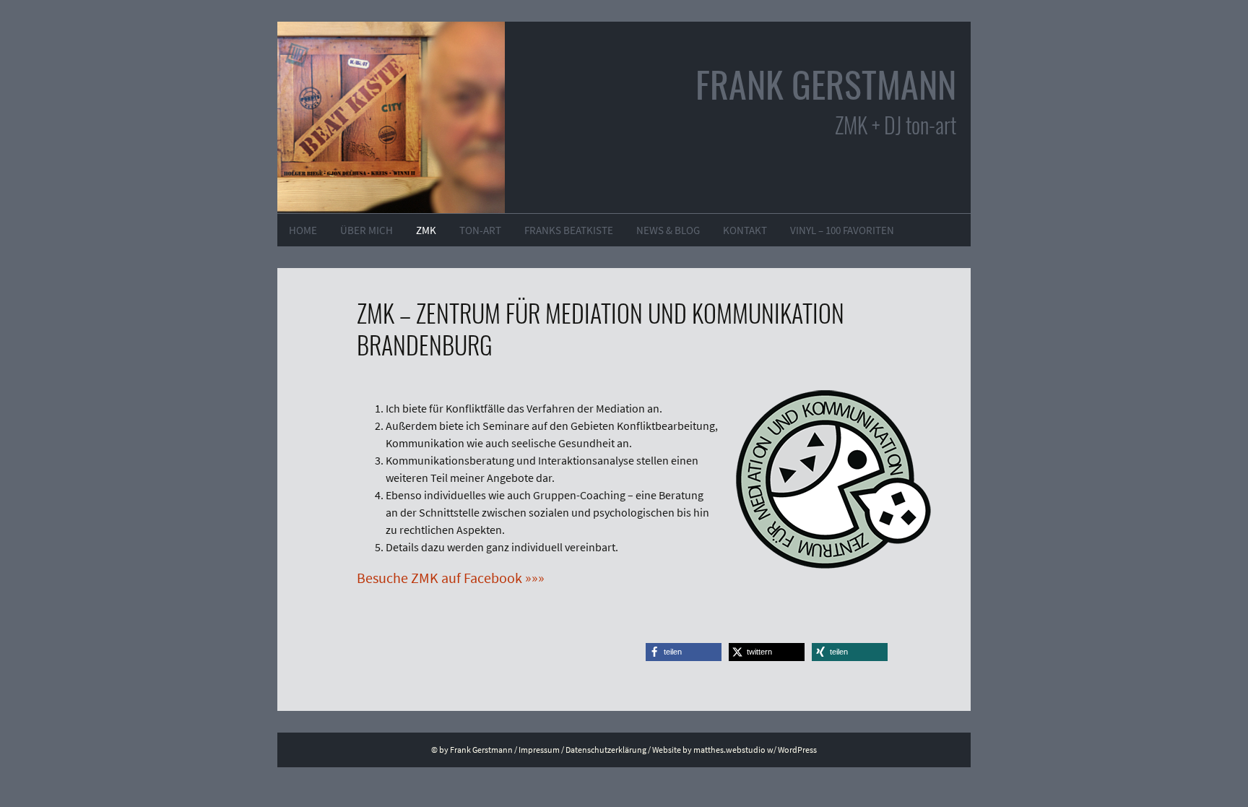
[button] (684, 652)
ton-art (480, 230)
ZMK (426, 230)
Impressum (539, 749)
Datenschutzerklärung (606, 749)
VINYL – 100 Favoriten (842, 230)
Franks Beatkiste (568, 230)
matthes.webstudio (729, 749)
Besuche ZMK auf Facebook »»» (451, 578)
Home (303, 230)
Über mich (366, 230)
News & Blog (668, 230)
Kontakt (745, 230)
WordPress (797, 749)
